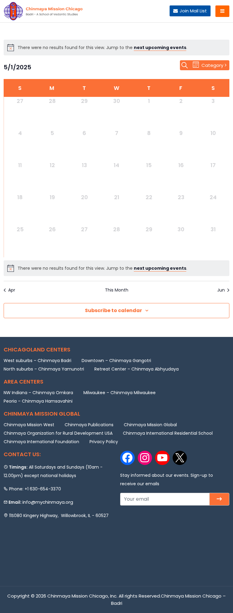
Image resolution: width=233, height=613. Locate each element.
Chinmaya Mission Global (150, 425)
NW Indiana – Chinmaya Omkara (38, 393)
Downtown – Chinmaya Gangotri (116, 361)
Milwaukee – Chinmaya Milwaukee (119, 393)
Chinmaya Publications (89, 425)
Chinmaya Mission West (29, 425)
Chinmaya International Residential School (168, 433)
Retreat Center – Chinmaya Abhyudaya (136, 369)
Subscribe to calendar (113, 310)
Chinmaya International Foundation (41, 442)
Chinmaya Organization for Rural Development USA (58, 433)
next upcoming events (160, 47)
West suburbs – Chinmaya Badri (37, 361)
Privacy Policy (103, 442)
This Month (116, 290)
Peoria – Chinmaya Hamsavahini (38, 401)
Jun (221, 290)
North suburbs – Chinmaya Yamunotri (44, 369)
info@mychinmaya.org (47, 502)
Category (212, 65)
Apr (11, 290)
